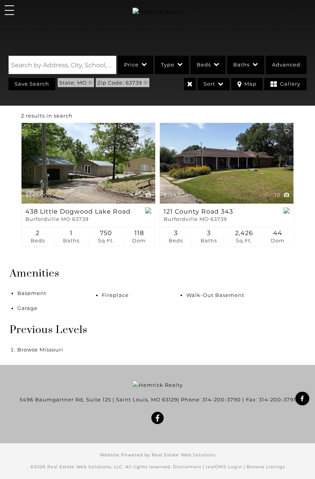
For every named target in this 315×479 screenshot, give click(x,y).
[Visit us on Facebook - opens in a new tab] (302, 398)
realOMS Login (224, 466)
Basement (31, 293)
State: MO (73, 83)
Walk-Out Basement (215, 295)
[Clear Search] (190, 84)
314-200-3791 (277, 399)
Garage (27, 308)
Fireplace (115, 295)
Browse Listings (266, 466)
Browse (40, 349)
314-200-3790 (221, 399)
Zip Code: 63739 (119, 83)
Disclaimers (187, 466)
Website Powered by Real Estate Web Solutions (158, 454)
